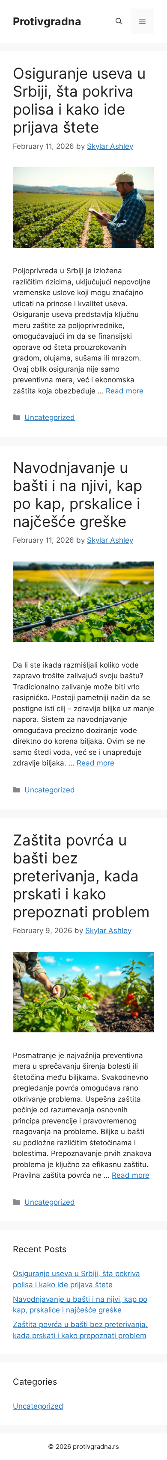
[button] (119, 21)
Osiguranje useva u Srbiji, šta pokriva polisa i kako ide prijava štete (79, 100)
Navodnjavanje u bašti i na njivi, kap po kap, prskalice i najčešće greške (77, 494)
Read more (124, 391)
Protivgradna (47, 21)
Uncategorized (49, 417)
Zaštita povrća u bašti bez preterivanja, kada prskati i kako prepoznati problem (81, 876)
